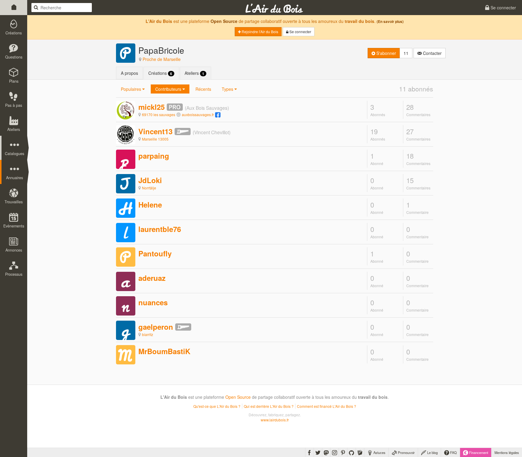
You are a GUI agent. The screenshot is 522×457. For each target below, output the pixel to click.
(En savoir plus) (390, 21)
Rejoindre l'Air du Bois (259, 31)
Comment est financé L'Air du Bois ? (326, 406)
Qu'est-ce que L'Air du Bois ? (216, 406)
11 (406, 53)
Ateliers (194, 73)
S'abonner (385, 53)
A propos (129, 73)
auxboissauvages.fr (198, 114)
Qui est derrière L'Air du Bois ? (269, 406)
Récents (203, 89)
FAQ (453, 452)
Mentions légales (507, 452)
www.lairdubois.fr (275, 419)
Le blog (432, 452)
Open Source (224, 21)
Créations (160, 73)
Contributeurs (168, 89)
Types (228, 89)
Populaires (131, 89)
